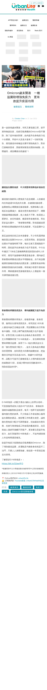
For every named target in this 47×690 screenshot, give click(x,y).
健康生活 (23, 25)
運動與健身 (9, 30)
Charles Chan (20, 118)
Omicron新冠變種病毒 (22, 491)
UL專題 (10, 37)
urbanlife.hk (23, 478)
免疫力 (39, 487)
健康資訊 (25, 20)
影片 (29, 30)
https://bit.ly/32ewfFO (12, 463)
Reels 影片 (38, 30)
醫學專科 (13, 25)
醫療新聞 (29, 106)
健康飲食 (34, 25)
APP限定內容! (13, 20)
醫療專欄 (36, 20)
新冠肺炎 (20, 30)
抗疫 (6, 491)
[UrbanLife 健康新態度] (23, 6)
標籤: (5, 487)
